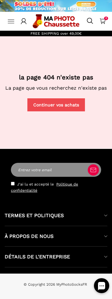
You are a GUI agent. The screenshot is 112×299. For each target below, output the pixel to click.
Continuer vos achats (56, 104)
